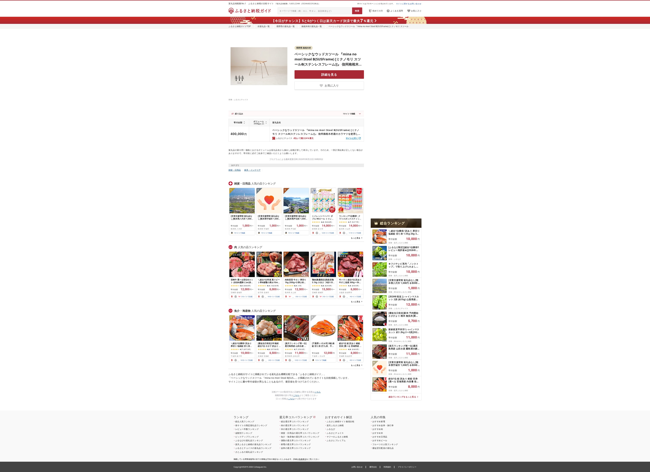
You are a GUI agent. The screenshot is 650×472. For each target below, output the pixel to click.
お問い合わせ (357, 467)
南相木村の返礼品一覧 (311, 26)
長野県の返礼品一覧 (285, 26)
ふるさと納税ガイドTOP (240, 26)
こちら (318, 391)
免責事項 (302, 459)
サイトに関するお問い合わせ (408, 3)
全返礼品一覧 (263, 26)
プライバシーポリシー (407, 467)
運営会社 (373, 467)
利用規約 (387, 467)
